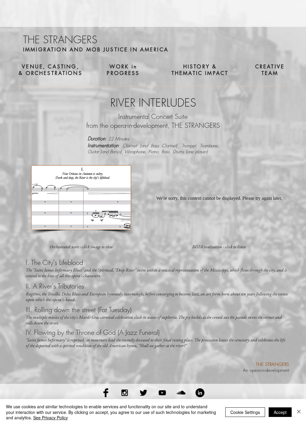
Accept (280, 412)
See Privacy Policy (50, 418)
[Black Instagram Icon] (124, 392)
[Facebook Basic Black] (105, 392)
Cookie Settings (245, 412)
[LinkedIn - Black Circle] (199, 392)
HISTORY (196, 66)
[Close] (298, 412)
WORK (119, 66)
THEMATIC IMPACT (200, 73)
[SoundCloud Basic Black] (181, 392)
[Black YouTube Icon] (162, 392)
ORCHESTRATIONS (54, 73)
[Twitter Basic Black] (143, 392)
